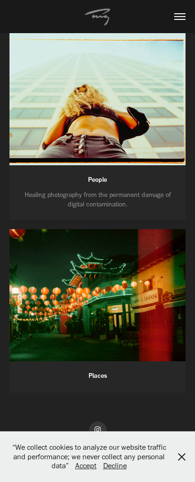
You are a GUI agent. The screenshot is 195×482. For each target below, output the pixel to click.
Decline (115, 465)
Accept (86, 465)
